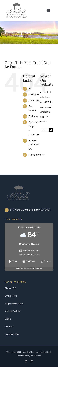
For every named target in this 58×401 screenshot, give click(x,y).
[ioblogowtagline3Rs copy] (16, 3)
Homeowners (36, 155)
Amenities (34, 100)
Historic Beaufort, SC (34, 144)
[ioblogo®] (18, 185)
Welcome (34, 94)
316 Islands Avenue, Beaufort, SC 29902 (30, 210)
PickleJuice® (35, 356)
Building (33, 116)
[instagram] (32, 361)
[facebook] (26, 361)
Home (32, 88)
